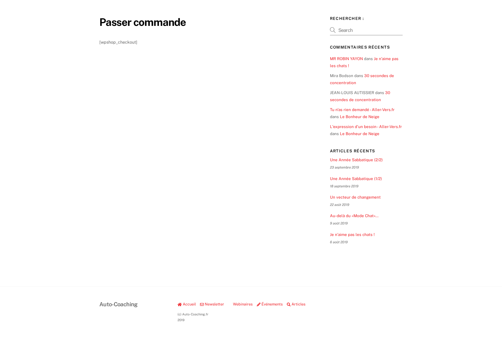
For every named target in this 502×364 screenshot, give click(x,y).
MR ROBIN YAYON (346, 58)
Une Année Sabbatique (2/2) (356, 160)
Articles (297, 304)
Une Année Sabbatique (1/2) (356, 178)
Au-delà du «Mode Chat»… (354, 215)
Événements (271, 304)
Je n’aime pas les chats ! (352, 234)
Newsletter (214, 304)
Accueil (189, 304)
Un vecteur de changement (355, 197)
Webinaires (242, 304)
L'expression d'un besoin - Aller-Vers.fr (366, 126)
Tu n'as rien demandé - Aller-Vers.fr (362, 109)
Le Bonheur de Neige (359, 116)
